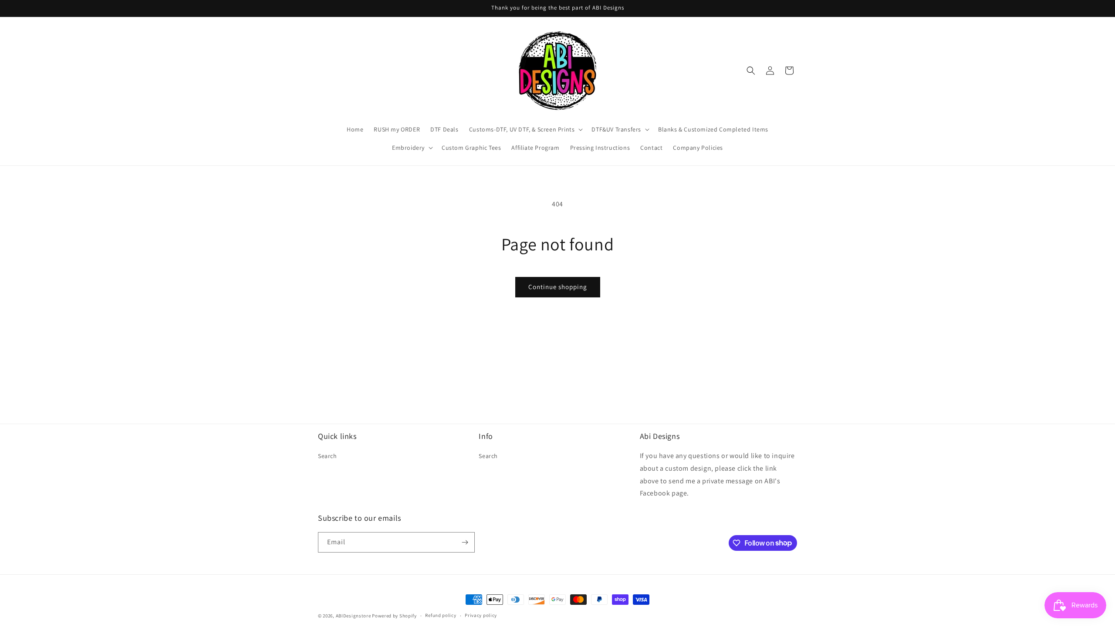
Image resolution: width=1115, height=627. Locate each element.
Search (327, 456)
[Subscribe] (464, 542)
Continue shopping (557, 287)
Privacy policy (481, 615)
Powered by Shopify (394, 616)
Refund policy (440, 615)
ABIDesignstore (353, 616)
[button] (525, 129)
